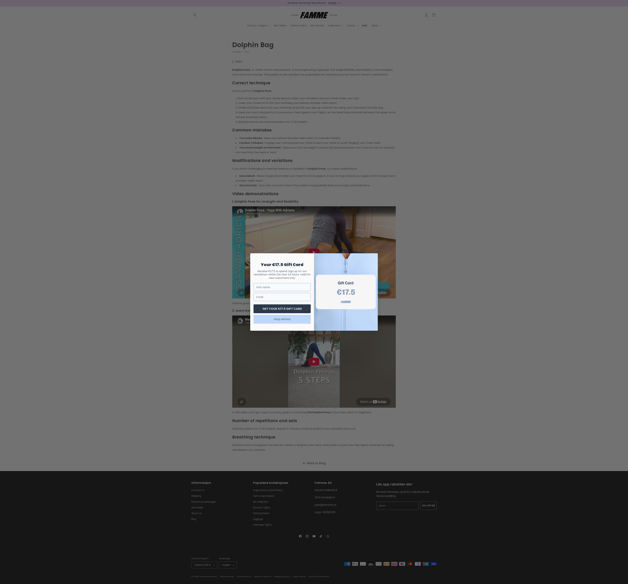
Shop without (282, 319)
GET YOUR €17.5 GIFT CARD (282, 309)
